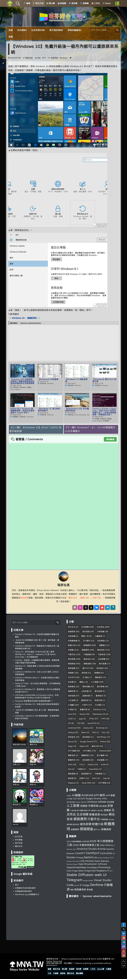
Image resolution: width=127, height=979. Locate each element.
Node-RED (86, 783)
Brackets (70, 853)
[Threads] (85, 607)
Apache (110, 849)
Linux (70, 714)
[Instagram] (80, 607)
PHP (103, 719)
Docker (71, 857)
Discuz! (71, 741)
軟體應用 (87, 645)
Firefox (103, 741)
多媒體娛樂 (72, 641)
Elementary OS (99, 714)
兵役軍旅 (101, 641)
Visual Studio (88, 880)
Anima (101, 848)
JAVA (70, 764)
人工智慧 (94, 682)
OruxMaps (91, 867)
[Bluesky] (96, 607)
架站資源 (86, 737)
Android (102, 751)
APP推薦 (72, 751)
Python (91, 764)
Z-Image (84, 885)
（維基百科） (32, 318)
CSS (78, 723)
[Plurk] (102, 607)
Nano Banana (102, 861)
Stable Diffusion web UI (87, 874)
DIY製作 (86, 641)
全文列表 (18, 836)
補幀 (72, 889)
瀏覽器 (102, 645)
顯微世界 (85, 700)
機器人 (82, 682)
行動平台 (71, 654)
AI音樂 (98, 705)
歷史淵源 (98, 691)
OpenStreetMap (76, 867)
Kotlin (103, 764)
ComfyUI (92, 852)
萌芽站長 (29, 58)
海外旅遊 (86, 631)
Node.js (71, 732)
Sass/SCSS (92, 723)
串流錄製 (100, 760)
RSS (94, 732)
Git (95, 857)
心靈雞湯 (98, 636)
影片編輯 (100, 755)
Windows (63, 58)
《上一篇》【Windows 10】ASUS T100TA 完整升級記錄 (35, 429)
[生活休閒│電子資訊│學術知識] (63, 20)
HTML (91, 719)
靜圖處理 (85, 755)
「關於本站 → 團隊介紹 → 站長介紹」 (84, 598)
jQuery (86, 728)
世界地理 (71, 696)
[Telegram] (107, 607)
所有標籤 (18, 840)
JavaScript (72, 728)
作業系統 (54, 58)
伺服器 (70, 673)
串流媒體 (101, 659)
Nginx (76, 864)
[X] (91, 607)
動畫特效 (71, 760)
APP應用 (87, 751)
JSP (69, 723)
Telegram (74, 879)
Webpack (72, 783)
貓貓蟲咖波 (80, 889)
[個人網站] (74, 607)
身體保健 (86, 696)
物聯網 (97, 673)
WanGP (76, 885)
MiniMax (89, 861)
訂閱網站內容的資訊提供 (25, 888)
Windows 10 (18, 318)
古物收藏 (71, 636)
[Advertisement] (63, 343)
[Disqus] (63, 474)
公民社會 (85, 691)
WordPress (101, 737)
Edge (70, 746)
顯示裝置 (103, 664)
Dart (70, 769)
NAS (94, 778)
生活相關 (85, 627)
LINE (82, 861)
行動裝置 (87, 654)
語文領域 (100, 686)
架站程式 (71, 737)
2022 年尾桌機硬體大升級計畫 (78, 841)
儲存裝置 (71, 668)
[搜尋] (117, 30)
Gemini (89, 857)
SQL (104, 732)
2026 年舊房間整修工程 (86, 845)
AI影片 (85, 705)
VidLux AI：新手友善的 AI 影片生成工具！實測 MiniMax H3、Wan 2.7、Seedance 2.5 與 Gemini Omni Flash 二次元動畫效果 (35, 654)
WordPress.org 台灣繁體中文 (27, 894)
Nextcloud (70, 864)
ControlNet (106, 853)
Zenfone (96, 884)
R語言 (80, 769)
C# (80, 764)
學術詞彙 (86, 686)
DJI (114, 853)
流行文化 (71, 627)
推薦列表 (83, 709)
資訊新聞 (71, 659)
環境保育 (71, 691)
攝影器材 (98, 677)
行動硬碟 (98, 774)
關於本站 (18, 846)
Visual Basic (94, 769)
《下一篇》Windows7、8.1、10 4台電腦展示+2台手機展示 (89, 429)
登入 (17, 885)
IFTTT (112, 857)
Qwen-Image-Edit (87, 871)
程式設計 (100, 668)
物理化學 (98, 700)
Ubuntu (82, 714)
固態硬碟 (85, 774)
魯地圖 (90, 889)
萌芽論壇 (110, 439)
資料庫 (84, 673)
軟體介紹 (71, 645)
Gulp (105, 778)
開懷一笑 (85, 636)
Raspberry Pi (102, 871)
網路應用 (85, 650)
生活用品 (100, 627)
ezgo (81, 719)
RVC (111, 871)
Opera (82, 746)
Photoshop (104, 867)
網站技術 (101, 650)
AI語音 (71, 709)
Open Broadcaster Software (92, 864)
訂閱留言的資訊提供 (23, 891)
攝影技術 (71, 755)
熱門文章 (18, 843)
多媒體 (70, 650)
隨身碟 (70, 778)
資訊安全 (87, 659)
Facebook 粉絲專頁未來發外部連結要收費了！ (34, 701)
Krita (77, 861)
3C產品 (86, 677)
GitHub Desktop (103, 857)
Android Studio (87, 848)
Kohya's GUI (71, 861)
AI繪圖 (71, 705)
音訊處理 (86, 760)
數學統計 (99, 696)
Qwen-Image (72, 871)
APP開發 (102, 783)
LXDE (70, 719)
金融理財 (71, 631)
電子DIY (85, 668)
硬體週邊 (87, 664)
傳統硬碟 (71, 774)
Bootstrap (100, 728)
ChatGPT (80, 853)
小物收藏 (100, 631)
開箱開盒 (71, 664)
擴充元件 (95, 746)
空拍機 (70, 682)
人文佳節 (71, 700)
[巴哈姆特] (113, 607)
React (83, 732)
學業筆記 (71, 686)
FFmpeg (79, 858)
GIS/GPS (72, 677)
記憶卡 (82, 778)
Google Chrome (86, 741)
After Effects (106, 845)
